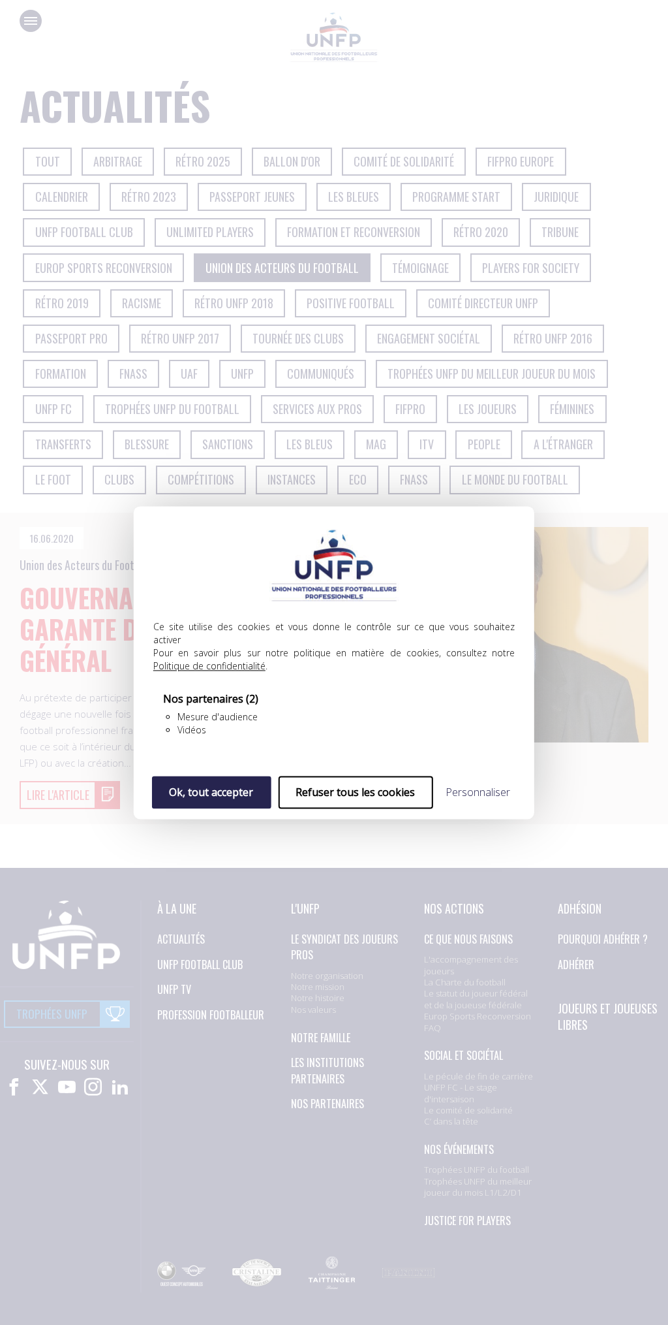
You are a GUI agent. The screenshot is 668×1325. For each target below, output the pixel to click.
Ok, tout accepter (211, 792)
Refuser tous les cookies (355, 792)
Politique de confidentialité (209, 666)
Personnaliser (478, 792)
